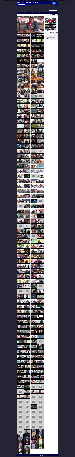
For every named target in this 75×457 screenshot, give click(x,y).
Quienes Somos (21, 12)
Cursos (52, 12)
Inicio (18, 12)
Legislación (42, 12)
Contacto (55, 12)
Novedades (25, 12)
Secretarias (35, 12)
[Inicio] (37, 3)
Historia (29, 12)
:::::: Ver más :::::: (47, 30)
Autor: (47, 36)
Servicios (32, 12)
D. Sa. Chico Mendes (48, 12)
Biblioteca (39, 12)
